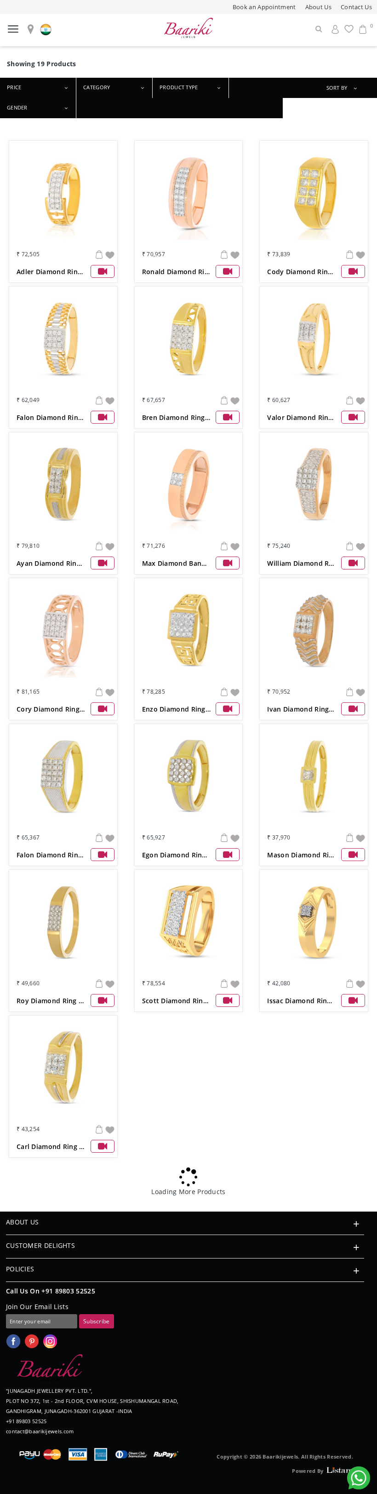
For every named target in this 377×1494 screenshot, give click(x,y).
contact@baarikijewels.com (40, 1431)
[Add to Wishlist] (109, 254)
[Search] (319, 29)
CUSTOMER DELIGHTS (40, 1245)
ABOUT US (22, 1222)
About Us (318, 7)
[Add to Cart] (99, 254)
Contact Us (356, 7)
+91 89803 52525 (68, 1291)
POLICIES (20, 1268)
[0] (363, 28)
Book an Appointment (264, 7)
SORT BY (337, 87)
